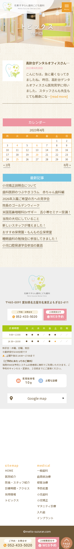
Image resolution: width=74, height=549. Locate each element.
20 (37, 154)
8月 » (67, 165)
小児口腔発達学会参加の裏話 (22, 245)
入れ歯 (41, 512)
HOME (9, 470)
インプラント (45, 518)
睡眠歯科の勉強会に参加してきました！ (30, 238)
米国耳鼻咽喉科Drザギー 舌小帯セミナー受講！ (36, 212)
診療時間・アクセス (17, 488)
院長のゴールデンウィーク (21, 205)
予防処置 (42, 488)
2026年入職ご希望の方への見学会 (26, 198)
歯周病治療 (44, 476)
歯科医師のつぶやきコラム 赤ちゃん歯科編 (33, 192)
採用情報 (10, 494)
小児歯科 (42, 494)
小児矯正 (42, 500)
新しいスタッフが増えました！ (24, 225)
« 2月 (6, 165)
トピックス (12, 500)
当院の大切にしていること (20, 218)
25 (17, 159)
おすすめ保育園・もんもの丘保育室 (27, 232)
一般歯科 (42, 470)
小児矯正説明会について (19, 185)
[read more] (59, 96)
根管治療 (42, 482)
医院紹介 (10, 476)
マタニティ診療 (46, 506)
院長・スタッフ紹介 (17, 482)
